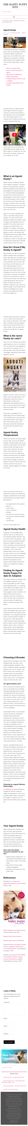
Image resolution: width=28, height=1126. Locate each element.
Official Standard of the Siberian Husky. (14, 930)
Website (6, 1033)
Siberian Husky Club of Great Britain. (13, 940)
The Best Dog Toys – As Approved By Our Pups (14, 1077)
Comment (7, 1002)
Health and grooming (12, 76)
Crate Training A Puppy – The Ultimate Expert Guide (15, 1085)
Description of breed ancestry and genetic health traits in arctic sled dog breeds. (14, 946)
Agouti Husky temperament (14, 74)
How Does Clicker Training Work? (11, 1089)
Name (6, 1018)
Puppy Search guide (11, 789)
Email (6, 1026)
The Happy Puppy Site (15, 5)
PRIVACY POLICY (14, 1122)
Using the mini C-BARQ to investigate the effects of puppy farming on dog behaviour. (14, 957)
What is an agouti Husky (13, 68)
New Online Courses (10, 1056)
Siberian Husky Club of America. (12, 936)
